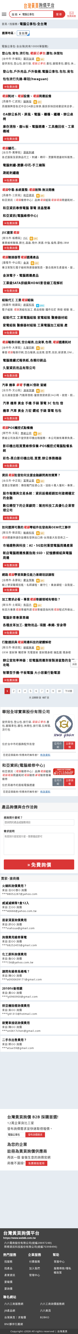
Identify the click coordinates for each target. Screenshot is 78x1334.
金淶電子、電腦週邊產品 (21, 275)
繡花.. (9, 148)
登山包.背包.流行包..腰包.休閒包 (32, 53)
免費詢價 (71, 16)
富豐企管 (28, 480)
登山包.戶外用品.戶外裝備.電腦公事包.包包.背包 (38, 71)
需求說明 (9, 831)
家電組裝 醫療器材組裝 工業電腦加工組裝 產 (35, 325)
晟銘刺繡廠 (11, 173)
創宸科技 (28, 304)
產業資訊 (9, 1275)
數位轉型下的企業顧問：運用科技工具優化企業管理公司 (39, 507)
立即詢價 (69, 745)
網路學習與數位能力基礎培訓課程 (28, 575)
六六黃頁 (45, 1310)
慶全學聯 (28, 580)
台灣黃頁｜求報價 (15, 1317)
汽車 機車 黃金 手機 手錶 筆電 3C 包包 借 (33, 403)
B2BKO (44, 1317)
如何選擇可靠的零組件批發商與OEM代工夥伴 (36, 527)
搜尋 (59, 14)
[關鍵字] (16, 1134)
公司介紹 (58, 745)
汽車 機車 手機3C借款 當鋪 (24, 385)
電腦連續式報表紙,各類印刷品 (24, 360)
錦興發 (27, 101)
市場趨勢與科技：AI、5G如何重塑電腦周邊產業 (38, 545)
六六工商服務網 (13, 1303)
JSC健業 (10, 233)
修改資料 (45, 754)
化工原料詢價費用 (14, 954)
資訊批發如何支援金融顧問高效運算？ (31, 475)
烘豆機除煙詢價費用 (16, 1006)
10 (59, 691)
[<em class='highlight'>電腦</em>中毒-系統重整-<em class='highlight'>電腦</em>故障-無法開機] (64, 771)
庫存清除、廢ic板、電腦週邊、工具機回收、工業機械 (38, 128)
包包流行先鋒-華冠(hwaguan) (25, 79)
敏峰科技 (28, 532)
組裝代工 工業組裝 (18, 300)
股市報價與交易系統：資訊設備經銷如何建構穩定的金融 (39, 495)
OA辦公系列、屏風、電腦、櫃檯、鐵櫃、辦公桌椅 (38, 116)
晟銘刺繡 (28, 152)
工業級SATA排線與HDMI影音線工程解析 (33, 283)
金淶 (26, 262)
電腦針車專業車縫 (16, 617)
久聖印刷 (28, 347)
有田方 (27, 604)
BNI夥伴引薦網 (13, 1324)
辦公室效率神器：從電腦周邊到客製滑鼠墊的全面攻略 (39, 662)
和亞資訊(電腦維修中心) (20, 215)
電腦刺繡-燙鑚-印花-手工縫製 (24, 165)
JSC (25, 238)
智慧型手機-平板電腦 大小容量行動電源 (31, 672)
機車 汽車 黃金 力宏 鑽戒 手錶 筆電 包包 (32, 411)
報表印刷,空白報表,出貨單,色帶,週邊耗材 (36, 342)
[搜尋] (37, 14)
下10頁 (68, 691)
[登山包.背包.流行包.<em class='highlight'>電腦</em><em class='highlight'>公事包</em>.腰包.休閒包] (64, 726)
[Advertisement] (39, 1077)
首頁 (4, 24)
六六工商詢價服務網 (52, 1303)
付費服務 (34, 1261)
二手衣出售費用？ (14, 1040)
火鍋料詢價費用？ (14, 886)
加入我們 (34, 1268)
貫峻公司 (26, 433)
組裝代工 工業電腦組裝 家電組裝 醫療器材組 (35, 317)
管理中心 (34, 1275)
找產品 (8, 1268)
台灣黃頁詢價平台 (21, 1235)
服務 (15, 14)
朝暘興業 (28, 647)
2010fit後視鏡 (12, 988)
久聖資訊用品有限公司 (19, 368)
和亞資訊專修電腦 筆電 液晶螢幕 (26, 208)
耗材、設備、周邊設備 (26, 96)
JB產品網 (9, 1310)
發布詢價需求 (35, 1134)
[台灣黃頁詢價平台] (39, 6)
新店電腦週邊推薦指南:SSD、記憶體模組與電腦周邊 (37, 555)
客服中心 (59, 1261)
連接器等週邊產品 (20, 257)
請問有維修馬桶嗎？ (16, 971)
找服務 (13, 24)
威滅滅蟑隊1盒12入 (15, 903)
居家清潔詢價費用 (14, 920)
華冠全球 (28, 58)
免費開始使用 (36, 1163)
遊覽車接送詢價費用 (16, 1023)
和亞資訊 (28, 195)
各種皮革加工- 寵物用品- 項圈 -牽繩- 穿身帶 (34, 625)
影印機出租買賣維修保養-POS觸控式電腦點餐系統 (38, 448)
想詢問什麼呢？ (13, 817)
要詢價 (8, 1288)
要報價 (8, 1282)
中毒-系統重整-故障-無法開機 (28, 190)
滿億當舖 (28, 390)
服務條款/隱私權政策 (62, 1270)
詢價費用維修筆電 (14, 937)
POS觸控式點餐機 (17, 428)
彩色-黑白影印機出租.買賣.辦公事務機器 (32, 458)
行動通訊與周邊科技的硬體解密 (26, 642)
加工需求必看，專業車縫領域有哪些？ (31, 599)
